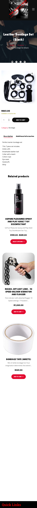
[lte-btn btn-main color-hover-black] (18, 311)
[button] (32, 73)
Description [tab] (8, 136)
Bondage (12, 128)
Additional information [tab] (25, 136)
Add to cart (20, 120)
